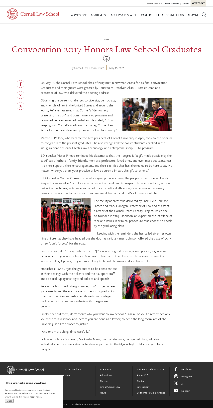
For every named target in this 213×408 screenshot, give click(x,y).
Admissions (79, 15)
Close (9, 401)
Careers (146, 15)
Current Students (171, 3)
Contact (141, 381)
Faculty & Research (123, 15)
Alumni (185, 3)
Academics (98, 15)
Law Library (143, 387)
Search (204, 14)
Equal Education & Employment (86, 404)
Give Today (198, 3)
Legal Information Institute (151, 392)
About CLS (142, 375)
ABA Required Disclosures (150, 369)
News (106, 39)
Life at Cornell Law (170, 15)
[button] (20, 84)
